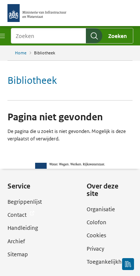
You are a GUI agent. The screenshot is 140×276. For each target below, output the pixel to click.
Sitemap (17, 254)
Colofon (96, 222)
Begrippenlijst (24, 201)
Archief (16, 241)
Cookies (96, 235)
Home (21, 53)
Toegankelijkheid (108, 261)
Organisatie (101, 209)
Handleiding (22, 227)
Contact (17, 214)
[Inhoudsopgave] (128, 264)
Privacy (95, 248)
